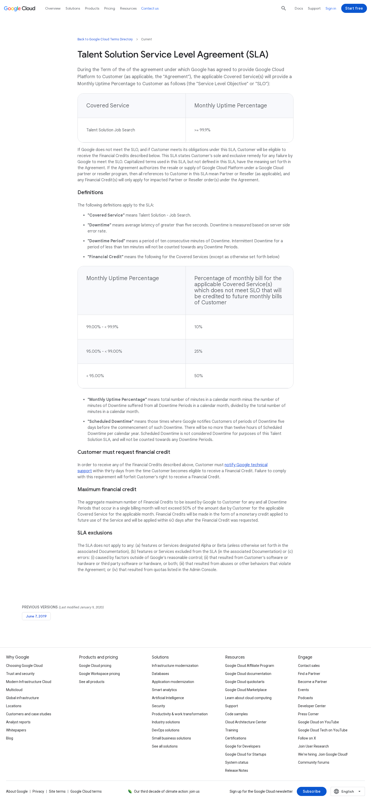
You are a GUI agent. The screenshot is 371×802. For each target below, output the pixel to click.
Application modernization (173, 682)
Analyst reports (18, 722)
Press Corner (308, 714)
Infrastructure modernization (175, 666)
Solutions (73, 8)
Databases (160, 674)
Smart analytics (164, 690)
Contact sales (309, 666)
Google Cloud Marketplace (246, 690)
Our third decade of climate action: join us (167, 791)
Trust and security (20, 674)
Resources (128, 8)
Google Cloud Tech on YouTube (323, 730)
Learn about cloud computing (248, 698)
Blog (9, 738)
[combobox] (348, 791)
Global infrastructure (22, 698)
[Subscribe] (312, 791)
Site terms (57, 791)
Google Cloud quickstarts (244, 682)
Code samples (236, 714)
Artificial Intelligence (168, 698)
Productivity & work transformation (180, 714)
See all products (91, 682)
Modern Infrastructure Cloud (28, 682)
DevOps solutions (165, 730)
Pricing (109, 8)
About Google (17, 791)
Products (92, 8)
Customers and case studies (28, 714)
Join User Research (313, 746)
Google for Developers (242, 746)
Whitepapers (16, 730)
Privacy (38, 791)
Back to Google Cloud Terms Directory (105, 39)
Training (231, 730)
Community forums (313, 762)
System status (236, 762)
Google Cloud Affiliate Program (249, 666)
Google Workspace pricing (99, 674)
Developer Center (312, 706)
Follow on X (307, 738)
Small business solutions (171, 738)
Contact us (149, 8)
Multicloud (14, 690)
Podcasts (305, 698)
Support (314, 8)
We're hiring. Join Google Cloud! (323, 754)
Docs (299, 8)
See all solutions (165, 746)
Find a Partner (309, 674)
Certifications (235, 738)
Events (303, 690)
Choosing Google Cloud (24, 666)
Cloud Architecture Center (246, 722)
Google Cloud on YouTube (318, 722)
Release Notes (236, 770)
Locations (13, 706)
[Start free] (354, 8)
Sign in (331, 8)
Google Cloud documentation (248, 674)
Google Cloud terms (86, 791)
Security (158, 706)
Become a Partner (312, 682)
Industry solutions (166, 722)
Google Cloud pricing (95, 666)
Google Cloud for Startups (245, 754)
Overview (53, 8)
